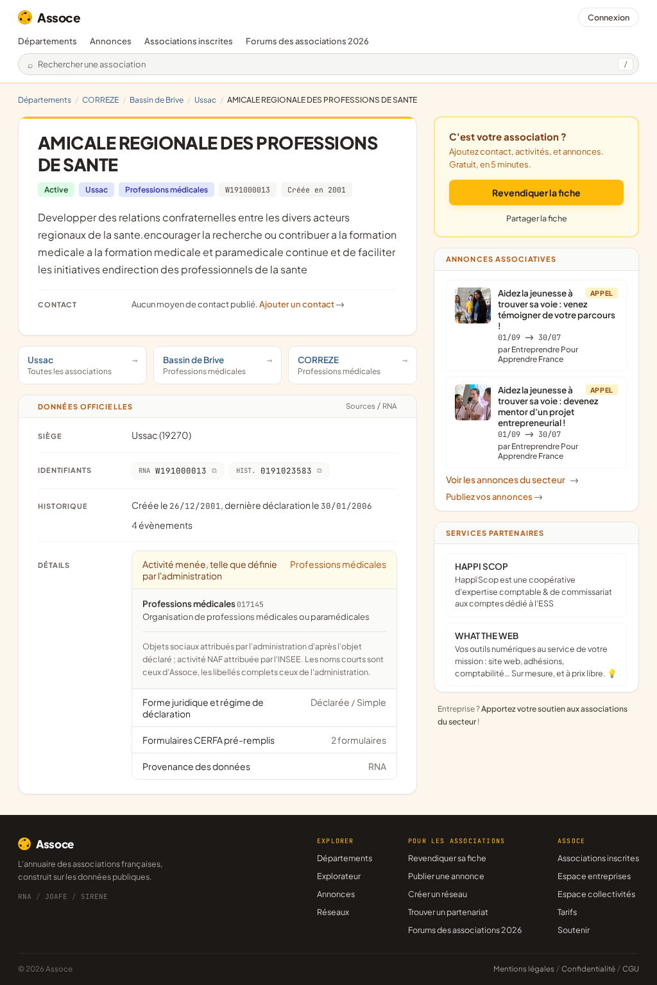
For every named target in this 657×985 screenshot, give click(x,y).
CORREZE (100, 100)
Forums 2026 (307, 41)
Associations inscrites (188, 41)
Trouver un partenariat (448, 912)
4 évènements (162, 525)
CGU (630, 968)
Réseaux (333, 912)
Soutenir (574, 930)
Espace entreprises (594, 876)
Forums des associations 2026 (465, 930)
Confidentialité (588, 968)
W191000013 (247, 189)
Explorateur (339, 876)
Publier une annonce (446, 876)
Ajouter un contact (302, 304)
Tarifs (567, 912)
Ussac (205, 100)
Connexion (608, 17)
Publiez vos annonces (494, 497)
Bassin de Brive (156, 100)
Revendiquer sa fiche (447, 858)
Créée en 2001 (316, 189)
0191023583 (274, 470)
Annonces (111, 41)
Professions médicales (166, 189)
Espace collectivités (596, 894)
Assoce (59, 17)
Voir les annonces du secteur (512, 479)
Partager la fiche (536, 218)
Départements (47, 41)
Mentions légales (523, 968)
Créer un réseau (437, 894)
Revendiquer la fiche (536, 192)
